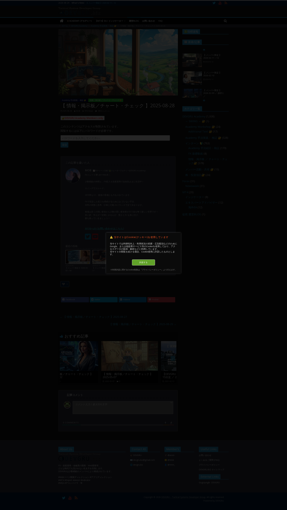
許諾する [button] (143, 262)
